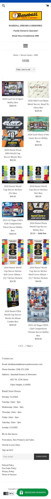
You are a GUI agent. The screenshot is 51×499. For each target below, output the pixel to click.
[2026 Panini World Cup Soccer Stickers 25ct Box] (13, 174)
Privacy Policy (8, 471)
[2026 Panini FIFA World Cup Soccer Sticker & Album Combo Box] (13, 297)
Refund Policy (8, 465)
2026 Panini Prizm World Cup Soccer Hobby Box (38, 226)
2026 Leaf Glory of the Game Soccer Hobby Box (38, 138)
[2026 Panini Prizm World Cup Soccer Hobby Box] (38, 211)
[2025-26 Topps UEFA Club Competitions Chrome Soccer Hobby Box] (38, 304)
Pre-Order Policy (9, 468)
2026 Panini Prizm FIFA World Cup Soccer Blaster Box (13, 153)
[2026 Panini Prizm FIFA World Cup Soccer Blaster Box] (13, 131)
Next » (30, 346)
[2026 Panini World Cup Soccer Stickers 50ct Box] (38, 174)
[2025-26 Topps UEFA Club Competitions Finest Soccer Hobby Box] (13, 209)
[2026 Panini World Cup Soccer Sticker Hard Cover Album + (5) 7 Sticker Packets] (38, 252)
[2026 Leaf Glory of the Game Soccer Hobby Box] (38, 124)
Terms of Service (9, 474)
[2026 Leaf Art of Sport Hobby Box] (13, 88)
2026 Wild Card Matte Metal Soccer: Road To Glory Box (38, 104)
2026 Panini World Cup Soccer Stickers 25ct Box (13, 189)
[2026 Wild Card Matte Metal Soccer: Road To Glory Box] (38, 89)
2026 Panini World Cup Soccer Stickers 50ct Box (38, 189)
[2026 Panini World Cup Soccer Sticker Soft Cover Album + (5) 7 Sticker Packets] (13, 252)
